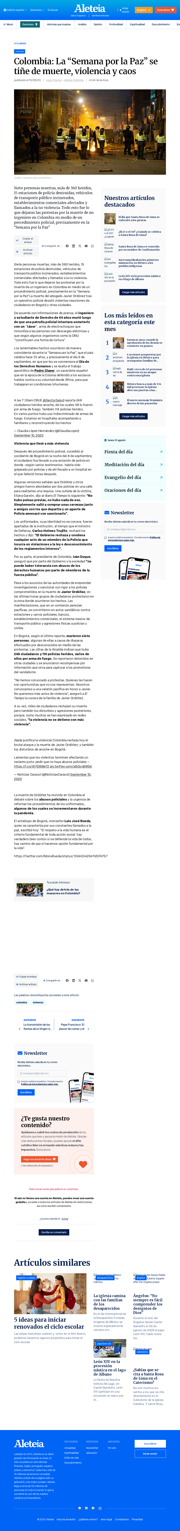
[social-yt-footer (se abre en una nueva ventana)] (80, 1508)
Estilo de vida (71, 1457)
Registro (141, 10)
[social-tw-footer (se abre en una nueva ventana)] (93, 1508)
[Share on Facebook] (67, 246)
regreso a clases (26, 1277)
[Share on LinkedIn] (73, 246)
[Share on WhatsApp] (92, 246)
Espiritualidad (137, 24)
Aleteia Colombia (74, 80)
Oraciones (28, 24)
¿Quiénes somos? (88, 1519)
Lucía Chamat (54, 80)
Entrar (65, 1218)
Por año (112, 1448)
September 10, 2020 (28, 435)
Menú (10, 24)
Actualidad (20, 43)
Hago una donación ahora (37, 1159)
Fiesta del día (118, 452)
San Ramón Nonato (100, 15)
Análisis (82, 24)
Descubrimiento (161, 24)
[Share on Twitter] (79, 246)
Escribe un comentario (53, 1232)
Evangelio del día (122, 477)
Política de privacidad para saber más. (40, 1084)
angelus (141, 1277)
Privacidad (137, 1519)
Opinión (98, 24)
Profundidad (116, 24)
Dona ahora (163, 10)
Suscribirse (150, 1443)
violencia (38, 1002)
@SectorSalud (53, 400)
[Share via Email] (86, 246)
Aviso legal (106, 1519)
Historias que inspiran (59, 24)
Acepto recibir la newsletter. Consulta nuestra (42, 1083)
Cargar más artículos (133, 292)
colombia (21, 1002)
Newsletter (92, 1448)
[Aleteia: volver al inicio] (90, 8)
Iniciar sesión (125, 10)
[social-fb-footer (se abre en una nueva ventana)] (86, 1508)
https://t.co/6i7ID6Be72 (31, 766)
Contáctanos (122, 1519)
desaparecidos (105, 1277)
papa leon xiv (104, 1343)
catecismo (142, 1351)
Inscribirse (26, 1092)
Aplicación (91, 1452)
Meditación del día (124, 464)
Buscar (54, 10)
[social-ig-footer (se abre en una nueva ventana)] (100, 1508)
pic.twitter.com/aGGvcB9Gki (71, 766)
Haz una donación (66, 1519)
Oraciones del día (122, 490)
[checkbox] (19, 1082)
